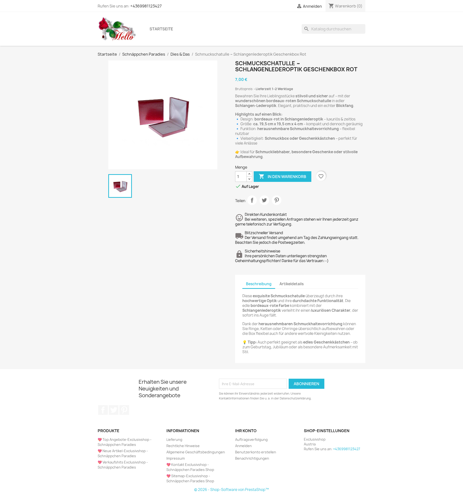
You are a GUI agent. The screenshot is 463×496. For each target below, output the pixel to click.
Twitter (113, 410)
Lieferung (174, 439)
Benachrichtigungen (252, 458)
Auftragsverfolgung (251, 439)
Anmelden (243, 445)
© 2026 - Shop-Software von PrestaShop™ (231, 489)
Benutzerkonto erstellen (255, 452)
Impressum (175, 458)
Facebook (103, 410)
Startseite (161, 29)
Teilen (252, 200)
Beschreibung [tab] (259, 283)
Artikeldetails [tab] (291, 283)
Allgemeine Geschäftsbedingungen (195, 452)
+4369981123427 (146, 6)
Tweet (264, 200)
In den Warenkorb (282, 176)
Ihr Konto (246, 430)
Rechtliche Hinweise (183, 445)
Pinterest (276, 200)
